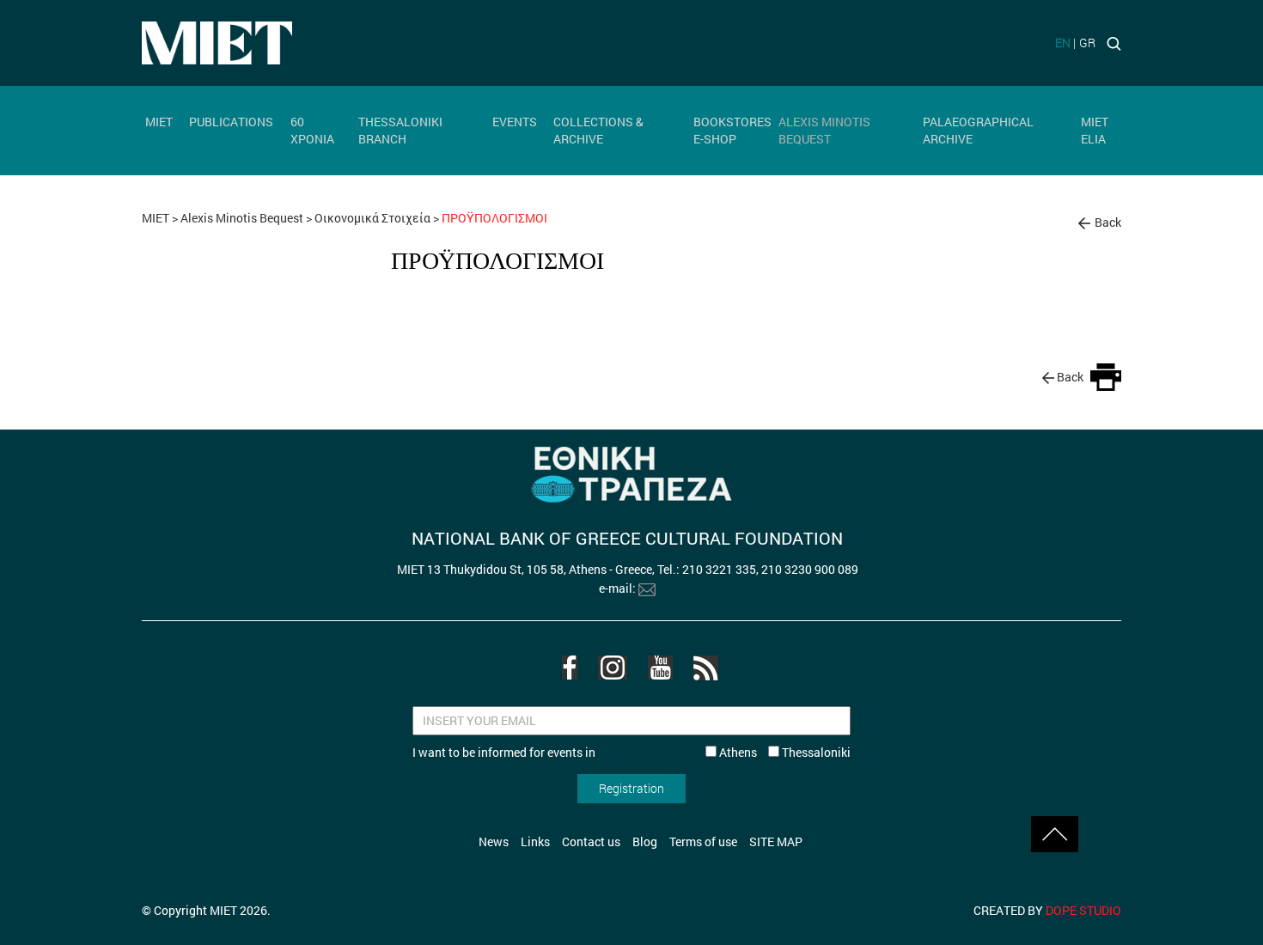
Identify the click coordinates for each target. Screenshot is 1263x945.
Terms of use (703, 841)
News (494, 841)
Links (535, 841)
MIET (159, 121)
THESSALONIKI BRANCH (400, 130)
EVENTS (514, 121)
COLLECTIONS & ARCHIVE (598, 130)
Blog (644, 841)
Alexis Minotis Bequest (241, 218)
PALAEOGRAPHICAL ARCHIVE (978, 130)
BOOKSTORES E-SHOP (732, 130)
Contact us (591, 841)
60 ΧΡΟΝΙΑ (312, 130)
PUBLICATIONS (231, 121)
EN (1063, 42)
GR (1087, 42)
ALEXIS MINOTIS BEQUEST (824, 130)
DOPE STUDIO (1083, 910)
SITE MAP (775, 841)
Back (1108, 222)
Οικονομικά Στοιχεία (372, 218)
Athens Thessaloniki (784, 752)
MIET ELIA (1094, 130)
